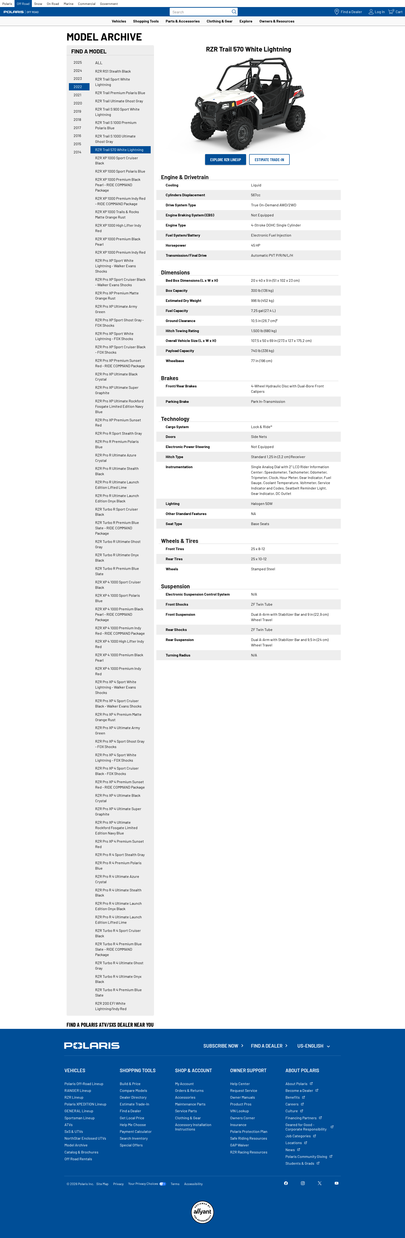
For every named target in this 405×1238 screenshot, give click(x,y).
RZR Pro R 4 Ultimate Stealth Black (118, 892)
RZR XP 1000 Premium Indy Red (120, 252)
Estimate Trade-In (269, 159)
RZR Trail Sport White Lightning (112, 82)
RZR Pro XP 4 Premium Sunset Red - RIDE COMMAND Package (120, 784)
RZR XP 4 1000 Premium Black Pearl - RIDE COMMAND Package (119, 614)
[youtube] (336, 1183)
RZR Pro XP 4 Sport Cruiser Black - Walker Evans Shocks (118, 703)
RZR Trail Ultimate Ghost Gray (119, 101)
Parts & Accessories (183, 21)
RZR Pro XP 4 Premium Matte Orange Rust (118, 717)
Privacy (118, 1184)
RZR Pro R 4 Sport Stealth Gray (120, 854)
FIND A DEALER (266, 1046)
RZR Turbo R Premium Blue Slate (117, 571)
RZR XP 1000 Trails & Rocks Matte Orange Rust (117, 214)
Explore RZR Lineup (225, 159)
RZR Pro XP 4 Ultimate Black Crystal (117, 798)
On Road (53, 4)
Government (109, 4)
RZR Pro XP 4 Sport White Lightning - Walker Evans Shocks (115, 687)
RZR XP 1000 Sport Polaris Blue (120, 171)
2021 (77, 95)
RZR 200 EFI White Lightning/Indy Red (111, 1006)
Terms (175, 1184)
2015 (77, 143)
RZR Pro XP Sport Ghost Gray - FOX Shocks (119, 322)
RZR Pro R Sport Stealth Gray (118, 433)
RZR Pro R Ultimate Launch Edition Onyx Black (117, 498)
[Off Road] (21, 12)
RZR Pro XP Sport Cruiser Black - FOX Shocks (120, 349)
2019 (77, 111)
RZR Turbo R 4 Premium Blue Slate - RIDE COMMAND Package (118, 949)
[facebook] (286, 1183)
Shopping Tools (146, 21)
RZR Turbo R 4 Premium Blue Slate (118, 992)
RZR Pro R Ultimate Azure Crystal (115, 458)
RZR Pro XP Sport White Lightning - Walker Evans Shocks (115, 265)
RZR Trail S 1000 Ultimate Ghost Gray (115, 139)
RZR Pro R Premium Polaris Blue (117, 444)
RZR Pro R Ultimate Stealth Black (117, 471)
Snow (38, 4)
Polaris (7, 4)
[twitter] (320, 1183)
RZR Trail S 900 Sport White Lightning (117, 112)
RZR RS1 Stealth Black (113, 71)
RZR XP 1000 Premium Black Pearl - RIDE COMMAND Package (117, 184)
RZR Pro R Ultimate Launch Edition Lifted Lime (117, 484)
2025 (78, 62)
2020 (78, 103)
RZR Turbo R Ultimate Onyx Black (117, 557)
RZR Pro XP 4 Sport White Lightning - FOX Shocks (115, 757)
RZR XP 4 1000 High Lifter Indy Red (119, 644)
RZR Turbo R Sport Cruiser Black (116, 512)
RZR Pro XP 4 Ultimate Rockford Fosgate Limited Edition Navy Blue (116, 827)
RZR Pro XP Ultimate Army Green (116, 309)
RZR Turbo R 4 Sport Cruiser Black (118, 933)
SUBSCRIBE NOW (220, 1046)
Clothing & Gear (219, 21)
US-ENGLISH (310, 1046)
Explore (246, 21)
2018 (77, 119)
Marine (68, 4)
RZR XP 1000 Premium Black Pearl (117, 241)
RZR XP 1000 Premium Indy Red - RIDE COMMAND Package (120, 201)
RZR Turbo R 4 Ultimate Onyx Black (118, 979)
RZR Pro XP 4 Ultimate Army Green (117, 730)
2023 (78, 78)
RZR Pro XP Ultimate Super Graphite (117, 390)
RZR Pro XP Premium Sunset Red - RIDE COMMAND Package (120, 363)
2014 (77, 152)
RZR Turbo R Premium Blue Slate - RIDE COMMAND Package (117, 527)
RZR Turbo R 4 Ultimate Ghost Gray (119, 965)
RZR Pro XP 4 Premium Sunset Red (119, 844)
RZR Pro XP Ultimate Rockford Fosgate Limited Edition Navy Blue (119, 406)
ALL (98, 62)
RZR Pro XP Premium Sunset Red (118, 422)
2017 (77, 127)
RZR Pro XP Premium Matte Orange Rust (117, 295)
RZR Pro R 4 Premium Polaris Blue (118, 865)
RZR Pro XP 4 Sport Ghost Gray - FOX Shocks (119, 744)
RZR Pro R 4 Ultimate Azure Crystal (117, 879)
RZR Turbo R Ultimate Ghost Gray (118, 544)
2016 (77, 135)
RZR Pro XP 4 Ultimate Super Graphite (118, 811)
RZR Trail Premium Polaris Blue (120, 92)
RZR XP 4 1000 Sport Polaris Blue (117, 598)
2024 (78, 70)
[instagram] (303, 1183)
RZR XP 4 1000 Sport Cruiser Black (118, 584)
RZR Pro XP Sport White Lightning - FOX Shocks (114, 336)
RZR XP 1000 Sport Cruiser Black (116, 160)
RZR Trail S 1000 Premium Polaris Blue (115, 125)
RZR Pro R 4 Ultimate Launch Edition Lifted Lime (118, 919)
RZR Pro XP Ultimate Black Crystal (116, 377)
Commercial (86, 4)
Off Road (23, 4)
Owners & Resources (276, 21)
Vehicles (119, 21)
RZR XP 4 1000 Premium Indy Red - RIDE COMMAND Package (120, 630)
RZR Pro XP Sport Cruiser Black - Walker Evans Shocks (120, 282)
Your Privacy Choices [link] (143, 1184)
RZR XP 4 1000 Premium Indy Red (118, 671)
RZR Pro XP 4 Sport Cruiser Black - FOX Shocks (117, 771)
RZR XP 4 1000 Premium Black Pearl (119, 657)
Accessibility (193, 1184)
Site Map (102, 1184)
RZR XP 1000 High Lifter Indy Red (118, 228)
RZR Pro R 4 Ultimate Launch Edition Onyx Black (118, 906)
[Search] (233, 12)
